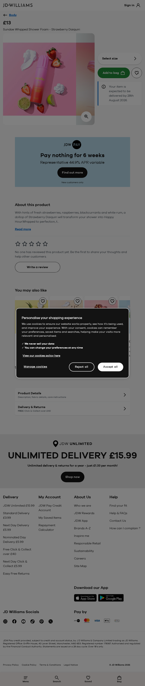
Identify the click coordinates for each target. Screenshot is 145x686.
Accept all (110, 366)
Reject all (81, 366)
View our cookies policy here (41, 355)
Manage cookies (35, 366)
